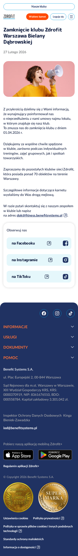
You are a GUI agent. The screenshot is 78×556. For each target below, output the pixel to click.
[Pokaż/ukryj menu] (71, 16)
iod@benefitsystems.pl (20, 428)
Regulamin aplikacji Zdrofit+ (21, 466)
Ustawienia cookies (15, 518)
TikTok (70, 313)
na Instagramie (24, 259)
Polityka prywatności (46, 518)
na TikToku (21, 276)
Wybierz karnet (37, 16)
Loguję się (58, 16)
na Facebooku (23, 243)
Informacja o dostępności (19, 547)
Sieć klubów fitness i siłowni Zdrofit (10, 16)
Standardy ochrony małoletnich (23, 539)
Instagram (57, 313)
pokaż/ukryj (72, 326)
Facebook (44, 313)
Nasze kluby (39, 6)
